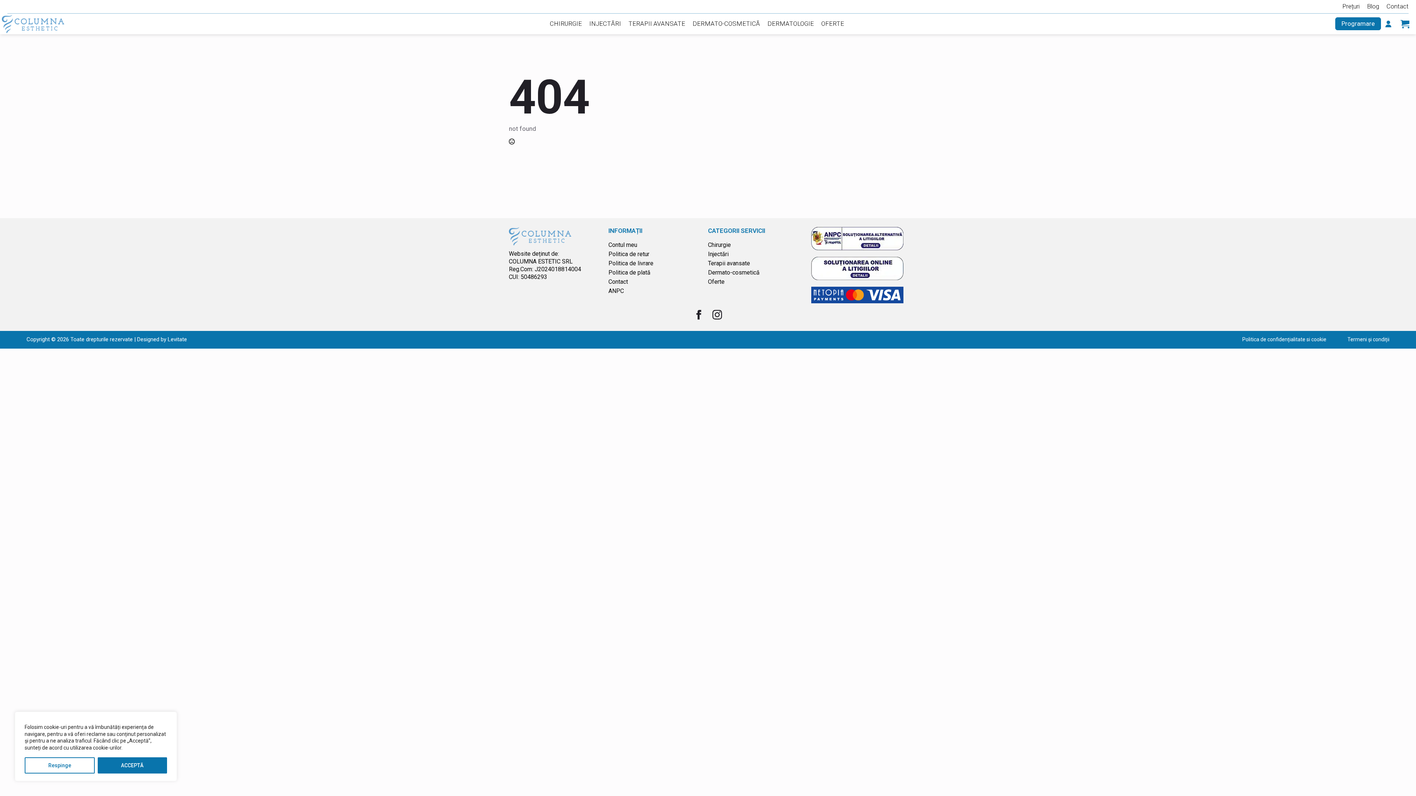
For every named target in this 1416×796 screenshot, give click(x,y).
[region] (96, 746)
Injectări (605, 23)
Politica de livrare (630, 263)
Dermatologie (790, 23)
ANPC (616, 290)
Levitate (177, 339)
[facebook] (699, 315)
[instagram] (717, 315)
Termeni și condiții (1368, 339)
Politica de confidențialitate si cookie (1284, 339)
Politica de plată (629, 272)
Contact (1397, 6)
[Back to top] (1399, 779)
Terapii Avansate (656, 23)
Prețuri (1351, 6)
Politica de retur (628, 254)
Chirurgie (566, 23)
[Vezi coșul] (1405, 24)
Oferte (832, 23)
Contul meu (622, 244)
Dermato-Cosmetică (726, 23)
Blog (1373, 6)
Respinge (59, 765)
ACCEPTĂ (132, 765)
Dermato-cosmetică (734, 272)
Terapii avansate (729, 263)
